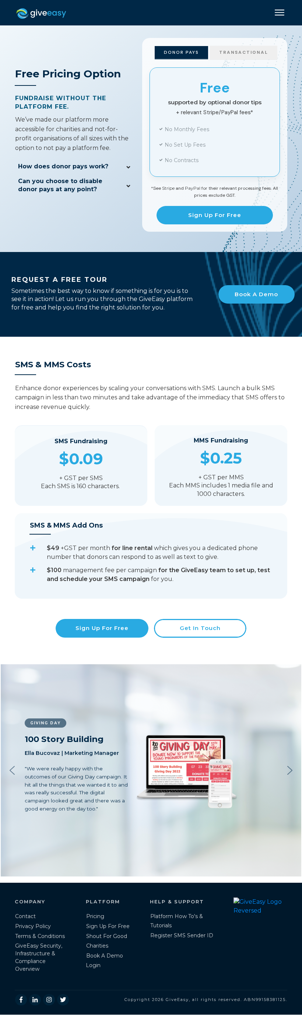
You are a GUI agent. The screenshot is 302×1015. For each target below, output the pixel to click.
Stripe (168, 188)
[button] (12, 770)
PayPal (192, 188)
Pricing (95, 916)
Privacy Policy (33, 926)
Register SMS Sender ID (181, 935)
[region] (151, 770)
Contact (25, 916)
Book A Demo (104, 955)
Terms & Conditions (40, 936)
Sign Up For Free (108, 926)
